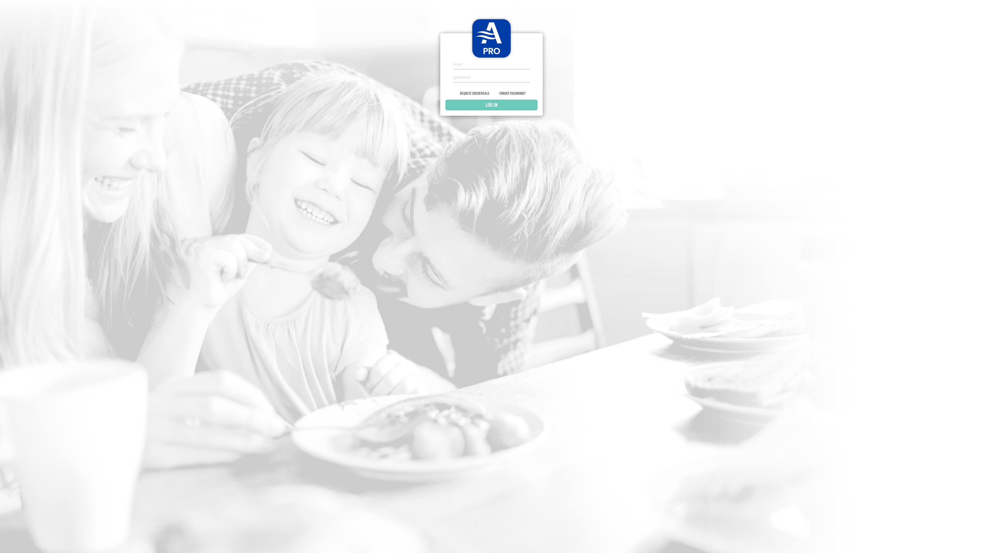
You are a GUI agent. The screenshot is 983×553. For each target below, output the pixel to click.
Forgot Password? (512, 93)
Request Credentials (474, 93)
